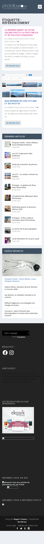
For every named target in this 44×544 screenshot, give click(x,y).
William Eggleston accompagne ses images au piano (20, 304)
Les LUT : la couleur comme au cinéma (25, 175)
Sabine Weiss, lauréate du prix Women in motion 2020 (21, 288)
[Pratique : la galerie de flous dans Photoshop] (8, 187)
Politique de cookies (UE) (28, 525)
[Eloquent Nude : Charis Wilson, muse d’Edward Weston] (8, 144)
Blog (31, 107)
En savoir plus (13, 66)
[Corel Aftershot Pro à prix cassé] (8, 240)
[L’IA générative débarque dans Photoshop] (8, 198)
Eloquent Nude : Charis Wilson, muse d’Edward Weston (25, 143)
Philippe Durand (13, 39)
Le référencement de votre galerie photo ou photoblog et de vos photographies (21, 33)
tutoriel (12, 41)
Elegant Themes (20, 519)
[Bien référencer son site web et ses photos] (22, 85)
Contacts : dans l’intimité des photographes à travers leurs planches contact (21, 313)
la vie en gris (11, 525)
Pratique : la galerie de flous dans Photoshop (24, 186)
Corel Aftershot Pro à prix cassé (25, 239)
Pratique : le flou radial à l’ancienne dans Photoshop (23, 219)
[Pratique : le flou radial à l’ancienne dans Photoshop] (8, 219)
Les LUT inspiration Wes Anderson (22, 154)
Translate (21, 337)
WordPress (22, 522)
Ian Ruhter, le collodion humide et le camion (20, 296)
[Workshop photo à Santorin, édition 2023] (8, 209)
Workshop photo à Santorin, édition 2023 (24, 208)
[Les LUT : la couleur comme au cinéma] (8, 176)
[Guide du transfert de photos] (8, 166)
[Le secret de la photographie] (8, 230)
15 (36, 107)
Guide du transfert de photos (24, 164)
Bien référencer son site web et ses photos (21, 102)
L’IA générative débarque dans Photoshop (25, 197)
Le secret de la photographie (24, 229)
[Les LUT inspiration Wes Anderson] (8, 155)
